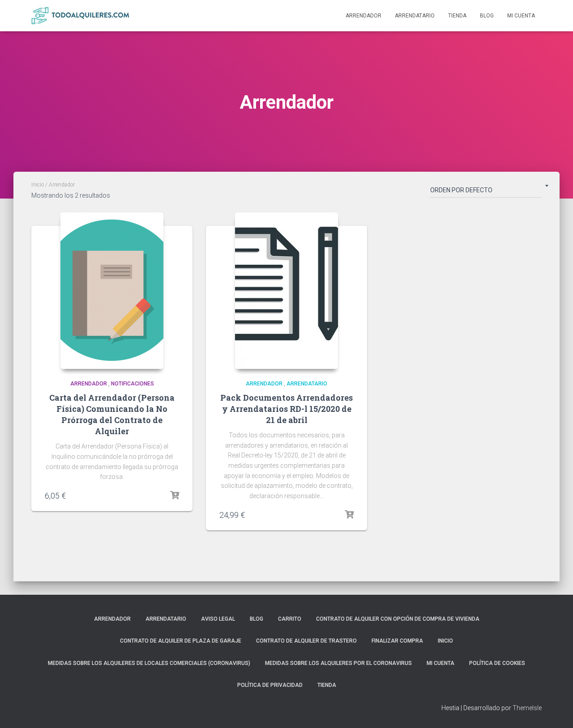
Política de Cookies (497, 663)
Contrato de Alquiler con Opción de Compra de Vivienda (397, 619)
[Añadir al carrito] (174, 495)
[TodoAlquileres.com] (81, 15)
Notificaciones (132, 384)
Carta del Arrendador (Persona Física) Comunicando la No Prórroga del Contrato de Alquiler (112, 414)
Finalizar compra (397, 641)
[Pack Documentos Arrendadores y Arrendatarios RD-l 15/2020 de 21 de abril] (286, 290)
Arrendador (363, 16)
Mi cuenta (521, 16)
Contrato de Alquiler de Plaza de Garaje (180, 641)
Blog (487, 16)
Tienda (457, 16)
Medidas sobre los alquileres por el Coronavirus (338, 663)
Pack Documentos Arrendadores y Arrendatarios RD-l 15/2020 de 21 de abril (286, 408)
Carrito (289, 619)
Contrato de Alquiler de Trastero (306, 641)
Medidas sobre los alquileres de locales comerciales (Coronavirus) (149, 663)
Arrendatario (415, 16)
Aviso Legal (218, 619)
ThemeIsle (527, 707)
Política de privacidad (270, 685)
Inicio (37, 185)
